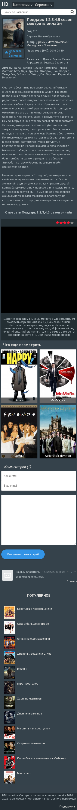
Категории (21, 5)
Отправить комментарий (23, 554)
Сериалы (42, 5)
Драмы (41, 42)
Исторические (57, 42)
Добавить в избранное (15, 53)
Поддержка (67, 806)
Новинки (51, 45)
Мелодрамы (35, 45)
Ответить (72, 581)
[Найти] (72, 12)
